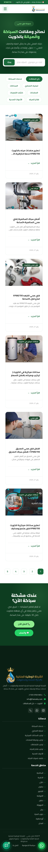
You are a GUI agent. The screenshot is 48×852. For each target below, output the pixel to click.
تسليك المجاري (31, 86)
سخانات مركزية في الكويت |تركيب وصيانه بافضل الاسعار (25, 373)
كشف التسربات (16, 92)
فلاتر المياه (34, 99)
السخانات (14, 86)
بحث (9, 62)
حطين (41, 800)
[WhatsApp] (36, 710)
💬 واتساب (24, 633)
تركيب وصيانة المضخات (34, 740)
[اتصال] (30, 710)
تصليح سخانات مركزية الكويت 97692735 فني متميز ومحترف (25, 527)
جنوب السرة (38, 814)
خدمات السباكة (15, 79)
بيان (41, 809)
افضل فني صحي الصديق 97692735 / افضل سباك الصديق (24, 450)
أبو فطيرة (39, 818)
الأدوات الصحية (15, 99)
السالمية (40, 773)
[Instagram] (43, 710)
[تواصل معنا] (6, 845)
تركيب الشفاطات (37, 744)
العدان (41, 823)
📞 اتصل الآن (24, 624)
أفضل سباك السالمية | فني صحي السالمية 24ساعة (26, 220)
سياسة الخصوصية (28, 845)
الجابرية (40, 777)
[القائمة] (5, 9)
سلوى (40, 786)
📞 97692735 (9, 2)
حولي (41, 782)
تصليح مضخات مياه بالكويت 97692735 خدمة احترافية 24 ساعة (26, 152)
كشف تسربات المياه (35, 758)
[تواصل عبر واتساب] (41, 845)
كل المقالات (34, 79)
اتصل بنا (15, 845)
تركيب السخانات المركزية (34, 735)
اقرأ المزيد (35, 163)
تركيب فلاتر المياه (36, 749)
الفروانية (40, 795)
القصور (40, 791)
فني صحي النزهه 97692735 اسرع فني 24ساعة (26, 297)
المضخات (34, 92)
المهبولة (40, 805)
